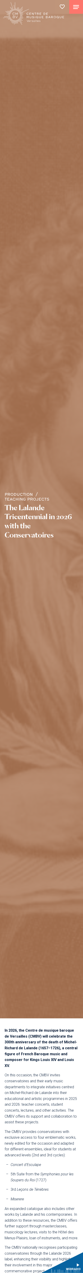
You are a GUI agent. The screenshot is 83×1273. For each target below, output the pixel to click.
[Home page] (33, 14)
